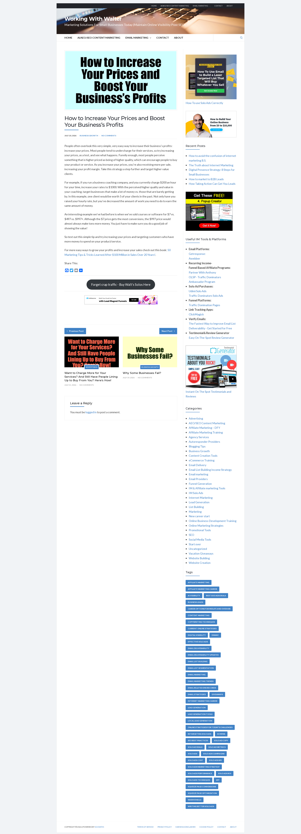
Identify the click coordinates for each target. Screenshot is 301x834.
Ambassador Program (202, 281)
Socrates (99, 827)
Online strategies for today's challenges (210, 727)
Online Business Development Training (212, 521)
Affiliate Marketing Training (206, 432)
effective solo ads (198, 641)
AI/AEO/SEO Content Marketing (175, 6)
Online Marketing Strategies (206, 525)
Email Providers (198, 479)
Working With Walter (92, 18)
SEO (191, 535)
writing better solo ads (201, 806)
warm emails (194, 800)
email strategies (197, 694)
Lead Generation (199, 502)
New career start (199, 516)
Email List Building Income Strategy (210, 469)
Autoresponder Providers (204, 441)
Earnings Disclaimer (185, 827)
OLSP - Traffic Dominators (205, 277)
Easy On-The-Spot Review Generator (211, 337)
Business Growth (89, 135)
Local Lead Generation (200, 721)
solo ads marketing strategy (204, 767)
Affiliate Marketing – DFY (204, 427)
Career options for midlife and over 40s (209, 609)
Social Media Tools (200, 539)
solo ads (192, 753)
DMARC (215, 635)
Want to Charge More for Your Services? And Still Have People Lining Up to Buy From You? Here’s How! (91, 376)
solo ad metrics (217, 747)
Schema (221, 734)
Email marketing (200, 6)
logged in (91, 412)
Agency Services (199, 437)
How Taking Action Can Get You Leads (212, 183)
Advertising (92, 367)
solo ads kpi (215, 760)
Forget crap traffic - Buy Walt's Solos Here (120, 284)
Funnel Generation (200, 483)
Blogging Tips (197, 446)
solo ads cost (195, 760)
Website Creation (200, 562)
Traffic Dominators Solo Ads (206, 295)
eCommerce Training (201, 460)
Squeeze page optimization (202, 793)
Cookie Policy (206, 827)
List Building (196, 507)
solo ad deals (195, 747)
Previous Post (76, 331)
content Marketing (198, 615)
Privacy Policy (165, 827)
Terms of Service (145, 827)
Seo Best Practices (198, 740)
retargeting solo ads (199, 734)
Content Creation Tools (203, 455)
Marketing (195, 511)
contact (218, 6)
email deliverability (198, 648)
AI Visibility (194, 595)
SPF (217, 780)
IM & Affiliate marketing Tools (207, 488)
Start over (195, 544)
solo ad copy (221, 740)
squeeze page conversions (202, 786)
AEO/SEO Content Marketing (207, 423)
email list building (197, 661)
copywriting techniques (201, 622)
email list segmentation (201, 668)
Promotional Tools (200, 530)
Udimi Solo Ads (197, 291)
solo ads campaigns (213, 753)
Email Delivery (197, 465)
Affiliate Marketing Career (202, 589)
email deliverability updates (203, 655)
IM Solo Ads (196, 493)
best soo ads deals (216, 595)
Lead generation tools (200, 714)
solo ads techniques (199, 780)
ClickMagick (196, 314)
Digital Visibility (197, 635)
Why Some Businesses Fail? (142, 373)
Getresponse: (197, 253)
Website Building (199, 558)
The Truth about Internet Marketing (211, 165)
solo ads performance (200, 773)
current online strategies (202, 628)
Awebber (194, 258)
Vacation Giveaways (201, 553)
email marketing (197, 674)
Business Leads (195, 602)
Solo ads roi (224, 773)
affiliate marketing (198, 582)
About (230, 6)
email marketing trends (201, 681)
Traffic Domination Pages (204, 305)
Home (154, 6)
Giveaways (217, 694)
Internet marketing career (202, 701)
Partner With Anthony (202, 272)
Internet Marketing (201, 497)
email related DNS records (202, 688)
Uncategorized (198, 548)
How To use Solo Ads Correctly (204, 103)
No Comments (108, 135)
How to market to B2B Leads (206, 179)
